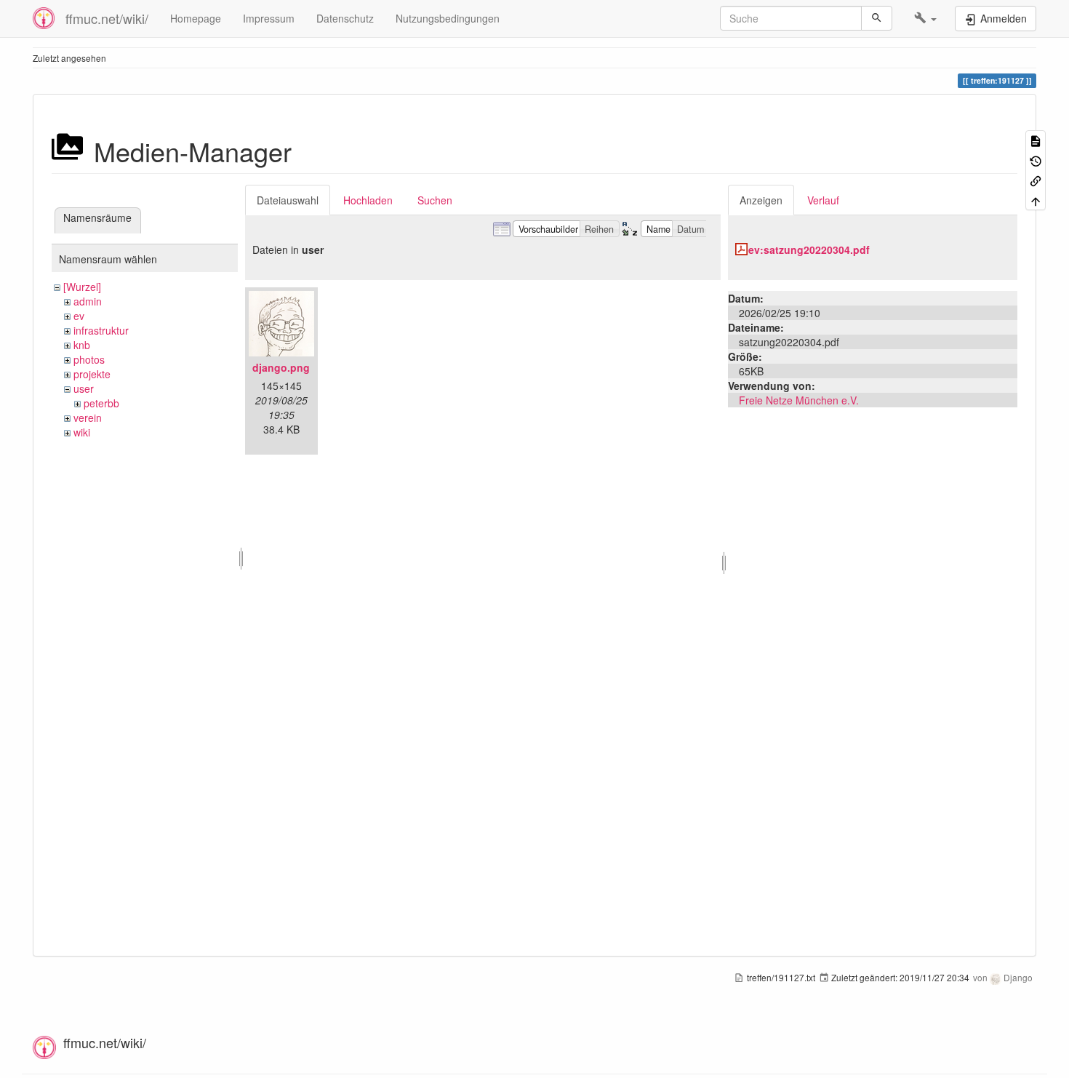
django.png (281, 367)
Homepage (195, 18)
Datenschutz (345, 18)
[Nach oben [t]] (1035, 200)
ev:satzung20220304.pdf (809, 249)
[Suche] (876, 18)
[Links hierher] (1035, 180)
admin (87, 301)
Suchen (434, 200)
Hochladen (368, 200)
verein (87, 417)
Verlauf (823, 200)
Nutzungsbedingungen (448, 18)
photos (89, 359)
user (83, 388)
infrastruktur (101, 330)
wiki (81, 432)
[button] (925, 18)
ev (78, 315)
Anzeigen (761, 200)
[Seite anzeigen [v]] (1035, 140)
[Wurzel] (82, 286)
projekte (92, 374)
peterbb (101, 403)
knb (81, 345)
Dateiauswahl (288, 200)
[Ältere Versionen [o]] (1035, 160)
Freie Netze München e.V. (799, 400)
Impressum (269, 18)
